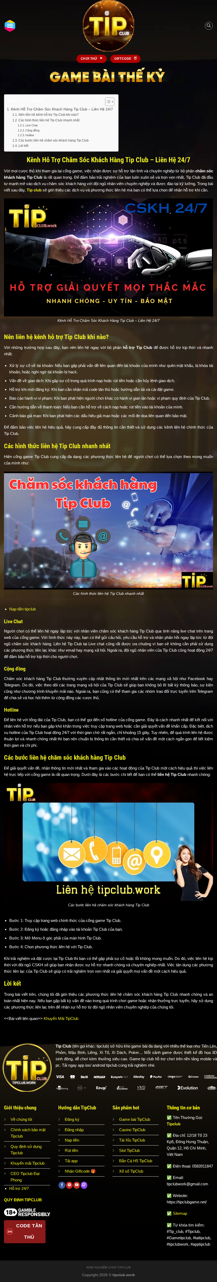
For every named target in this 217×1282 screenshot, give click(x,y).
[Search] (209, 26)
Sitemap (180, 1213)
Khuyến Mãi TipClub (61, 1018)
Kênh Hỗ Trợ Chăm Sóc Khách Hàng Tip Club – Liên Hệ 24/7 (62, 109)
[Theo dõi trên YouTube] (76, 1185)
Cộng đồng (32, 130)
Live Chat (31, 125)
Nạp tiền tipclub (22, 609)
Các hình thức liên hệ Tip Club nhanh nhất (49, 120)
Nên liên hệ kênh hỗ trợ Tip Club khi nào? (48, 115)
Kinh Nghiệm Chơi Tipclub (109, 1267)
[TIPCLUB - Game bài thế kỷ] (108, 26)
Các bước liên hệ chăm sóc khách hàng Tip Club (53, 140)
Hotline (29, 135)
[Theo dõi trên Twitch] (84, 1185)
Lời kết (23, 146)
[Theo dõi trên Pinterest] (69, 1185)
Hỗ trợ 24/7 (19, 1188)
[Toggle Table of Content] (107, 101)
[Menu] (10, 26)
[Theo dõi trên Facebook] (61, 1185)
